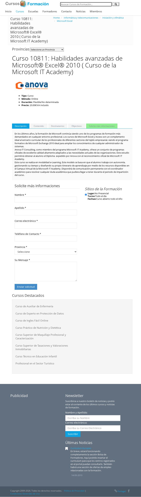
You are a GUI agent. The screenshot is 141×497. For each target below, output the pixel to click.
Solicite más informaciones (102, 126)
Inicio (8, 11)
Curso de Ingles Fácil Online (31, 320)
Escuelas (33, 11)
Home (56, 17)
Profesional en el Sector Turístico (34, 363)
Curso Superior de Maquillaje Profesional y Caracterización (40, 336)
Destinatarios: (57, 126)
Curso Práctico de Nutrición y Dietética (38, 327)
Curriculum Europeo (80, 448)
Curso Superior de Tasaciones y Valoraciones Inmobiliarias (41, 347)
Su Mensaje (22, 260)
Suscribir (73, 434)
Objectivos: (77, 126)
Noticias (80, 11)
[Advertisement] (110, 98)
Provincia (21, 247)
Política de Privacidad (74, 490)
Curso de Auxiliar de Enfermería (34, 306)
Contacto (66, 11)
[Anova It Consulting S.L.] (32, 85)
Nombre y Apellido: (76, 412)
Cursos (20, 11)
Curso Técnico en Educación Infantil (36, 356)
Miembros (96, 11)
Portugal (122, 491)
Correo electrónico (26, 221)
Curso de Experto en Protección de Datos (39, 313)
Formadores (49, 11)
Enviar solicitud (26, 286)
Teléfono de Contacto (28, 234)
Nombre (20, 194)
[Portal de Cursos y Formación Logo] (27, 4)
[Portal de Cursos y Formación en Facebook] (129, 491)
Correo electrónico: (76, 422)
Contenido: (39, 126)
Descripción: (21, 126)
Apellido (20, 207)
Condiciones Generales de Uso (25, 493)
